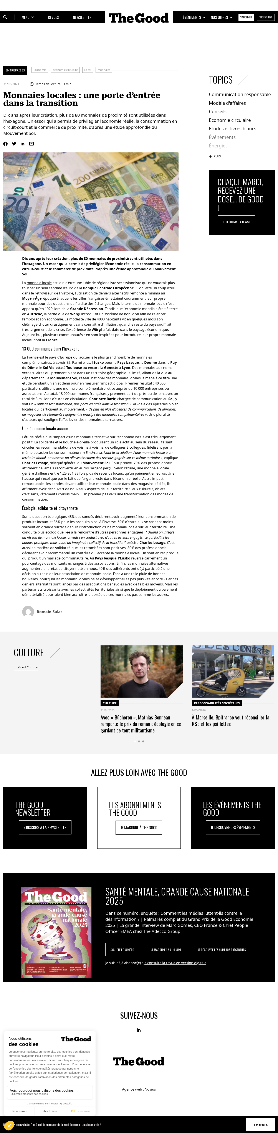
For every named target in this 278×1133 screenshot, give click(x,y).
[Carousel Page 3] (143, 741)
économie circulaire (65, 70)
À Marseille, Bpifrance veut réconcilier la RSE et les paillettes (230, 720)
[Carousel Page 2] (139, 741)
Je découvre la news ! (236, 222)
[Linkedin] (23, 144)
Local (87, 70)
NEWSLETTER (82, 17)
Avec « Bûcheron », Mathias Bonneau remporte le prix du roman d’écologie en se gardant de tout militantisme (141, 723)
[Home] (139, 17)
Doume (150, 362)
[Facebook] (5, 144)
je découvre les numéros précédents (222, 949)
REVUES (53, 17)
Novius (150, 1089)
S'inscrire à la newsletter (45, 827)
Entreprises (15, 70)
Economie (39, 70)
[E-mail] (31, 144)
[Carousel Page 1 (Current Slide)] (135, 741)
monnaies (104, 70)
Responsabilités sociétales (217, 703)
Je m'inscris (260, 1124)
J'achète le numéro (122, 949)
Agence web (132, 1089)
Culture (110, 703)
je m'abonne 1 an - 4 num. (166, 949)
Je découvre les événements (233, 827)
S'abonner (246, 17)
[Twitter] (14, 144)
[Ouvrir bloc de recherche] (5, 17)
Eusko (98, 362)
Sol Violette (53, 367)
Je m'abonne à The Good (139, 827)
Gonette (111, 367)
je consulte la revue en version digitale (175, 962)
